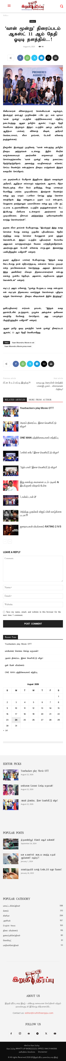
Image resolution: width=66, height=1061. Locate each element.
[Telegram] (41, 58)
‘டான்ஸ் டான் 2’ (28, 496)
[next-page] (10, 541)
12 (33, 708)
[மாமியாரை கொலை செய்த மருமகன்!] (10, 789)
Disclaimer (42, 1052)
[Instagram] (20, 1034)
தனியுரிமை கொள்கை (27, 1052)
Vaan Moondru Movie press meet (17, 346)
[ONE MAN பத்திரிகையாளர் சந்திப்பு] (10, 441)
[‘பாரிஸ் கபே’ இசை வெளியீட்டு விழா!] (10, 456)
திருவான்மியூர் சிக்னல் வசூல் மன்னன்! (38, 840)
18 (25, 714)
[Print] (55, 58)
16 (7, 714)
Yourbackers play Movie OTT (37, 408)
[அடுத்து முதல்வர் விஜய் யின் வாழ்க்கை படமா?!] (10, 516)
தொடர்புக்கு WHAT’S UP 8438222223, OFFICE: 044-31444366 (32, 1048)
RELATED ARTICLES (15, 400)
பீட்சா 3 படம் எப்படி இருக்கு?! (16, 382)
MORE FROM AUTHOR (40, 400)
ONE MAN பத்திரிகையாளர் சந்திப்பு (39, 437)
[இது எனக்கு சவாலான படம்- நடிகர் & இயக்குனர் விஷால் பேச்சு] (10, 485)
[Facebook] (20, 58)
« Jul (5, 730)
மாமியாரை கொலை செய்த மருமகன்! (22, 651)
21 (50, 714)
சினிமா (5, 16)
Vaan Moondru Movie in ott (23, 342)
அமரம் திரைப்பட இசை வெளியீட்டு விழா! (24, 658)
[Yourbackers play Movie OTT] (10, 411)
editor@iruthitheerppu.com (39, 1012)
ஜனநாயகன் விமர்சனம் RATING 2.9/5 (40, 526)
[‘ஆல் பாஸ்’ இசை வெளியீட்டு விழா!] (10, 471)
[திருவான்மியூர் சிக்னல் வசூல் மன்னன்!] (10, 844)
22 (59, 714)
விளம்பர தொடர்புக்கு (31, 1045)
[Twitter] (34, 58)
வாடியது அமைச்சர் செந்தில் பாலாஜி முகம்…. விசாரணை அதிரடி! (49, 386)
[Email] (48, 58)
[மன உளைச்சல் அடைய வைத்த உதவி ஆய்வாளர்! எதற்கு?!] (10, 858)
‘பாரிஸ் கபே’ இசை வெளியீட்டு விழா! (39, 452)
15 (59, 708)
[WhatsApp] (27, 58)
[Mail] (29, 1034)
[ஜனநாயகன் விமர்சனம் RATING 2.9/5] (10, 530)
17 (16, 714)
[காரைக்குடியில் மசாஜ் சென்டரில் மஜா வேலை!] (10, 873)
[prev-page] (5, 541)
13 (42, 708)
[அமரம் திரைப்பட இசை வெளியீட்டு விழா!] (10, 426)
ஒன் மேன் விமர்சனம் (14, 665)
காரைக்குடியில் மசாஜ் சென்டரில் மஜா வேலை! (41, 869)
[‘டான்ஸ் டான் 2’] (10, 500)
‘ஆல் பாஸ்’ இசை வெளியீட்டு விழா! (38, 467)
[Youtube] (55, 1034)
